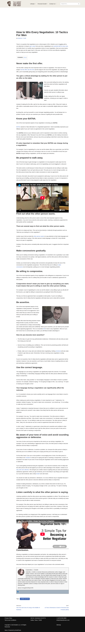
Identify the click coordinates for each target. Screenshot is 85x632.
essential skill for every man (60, 46)
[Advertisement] (42, 21)
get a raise (32, 46)
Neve (6, 630)
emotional (58, 351)
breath (38, 473)
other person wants (39, 236)
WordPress (18, 630)
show (25, 57)
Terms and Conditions (10, 620)
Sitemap (58, 625)
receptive (27, 457)
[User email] (18, 592)
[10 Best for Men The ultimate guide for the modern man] (16, 3)
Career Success (25, 598)
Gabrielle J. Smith (22, 38)
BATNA (18, 127)
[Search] (78, 4)
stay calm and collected (22, 469)
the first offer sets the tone (27, 69)
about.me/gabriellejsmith (25, 588)
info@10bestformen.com (62, 620)
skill (44, 328)
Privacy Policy (8, 618)
